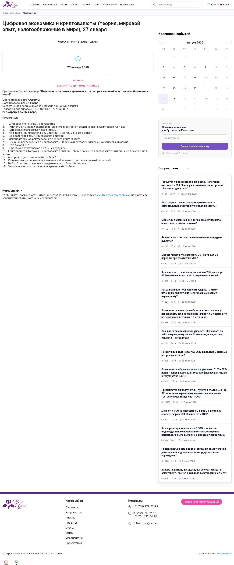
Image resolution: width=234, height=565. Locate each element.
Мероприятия (110, 4)
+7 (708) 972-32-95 (145, 506)
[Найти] (154, 5)
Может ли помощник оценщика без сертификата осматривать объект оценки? (191, 221)
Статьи (87, 4)
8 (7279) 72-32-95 (144, 513)
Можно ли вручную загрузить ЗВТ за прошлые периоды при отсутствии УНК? (189, 256)
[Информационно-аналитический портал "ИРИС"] (11, 4)
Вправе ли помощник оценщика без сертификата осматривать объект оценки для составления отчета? (194, 471)
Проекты (75, 4)
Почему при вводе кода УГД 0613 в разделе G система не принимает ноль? (194, 353)
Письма (64, 4)
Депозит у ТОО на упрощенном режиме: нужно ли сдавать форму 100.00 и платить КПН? (191, 412)
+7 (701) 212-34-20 (145, 516)
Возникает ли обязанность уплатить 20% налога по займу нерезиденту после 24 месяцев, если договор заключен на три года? (192, 334)
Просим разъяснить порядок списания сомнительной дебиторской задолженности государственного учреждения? (193, 452)
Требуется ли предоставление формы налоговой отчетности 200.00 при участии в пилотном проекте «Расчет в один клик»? (192, 185)
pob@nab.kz (150, 523)
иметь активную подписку (114, 195)
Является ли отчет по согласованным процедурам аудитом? (191, 239)
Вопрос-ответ (50, 4)
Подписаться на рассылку (195, 146)
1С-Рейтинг (226, 553)
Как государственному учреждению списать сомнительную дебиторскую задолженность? (188, 204)
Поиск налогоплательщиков (201, 501)
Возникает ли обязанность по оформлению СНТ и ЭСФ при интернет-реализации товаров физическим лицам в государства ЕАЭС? (194, 373)
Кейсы (96, 4)
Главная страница (12, 12)
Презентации (127, 4)
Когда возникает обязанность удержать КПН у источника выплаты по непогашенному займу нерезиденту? (189, 293)
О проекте (35, 4)
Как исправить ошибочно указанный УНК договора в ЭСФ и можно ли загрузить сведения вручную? (193, 274)
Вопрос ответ (169, 168)
